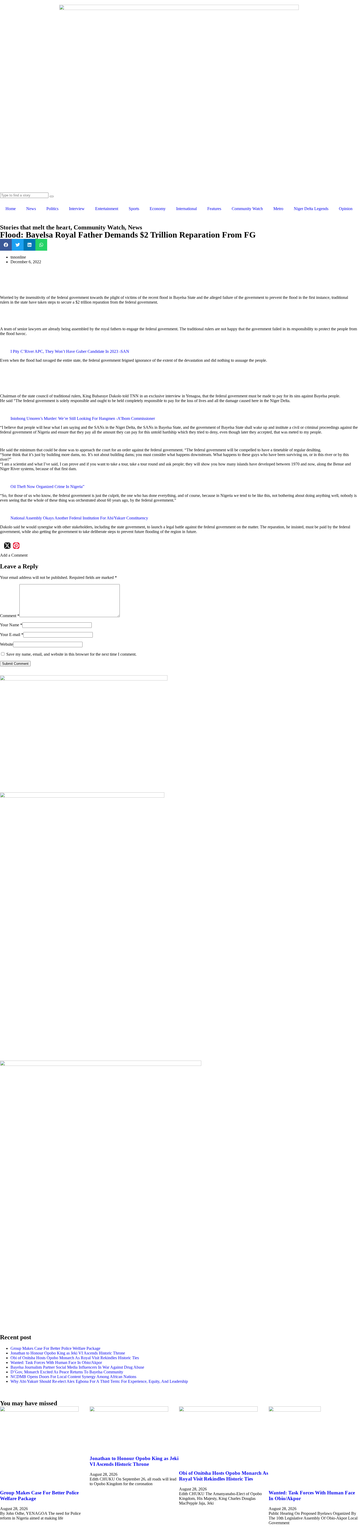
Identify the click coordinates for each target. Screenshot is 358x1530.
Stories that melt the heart (35, 227)
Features (214, 208)
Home (11, 208)
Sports (134, 208)
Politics (52, 208)
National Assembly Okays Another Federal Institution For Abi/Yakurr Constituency (79, 518)
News (31, 208)
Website (6, 644)
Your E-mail (11, 634)
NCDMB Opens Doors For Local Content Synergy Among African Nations (74, 1376)
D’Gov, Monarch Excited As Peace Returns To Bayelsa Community (66, 1372)
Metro (278, 208)
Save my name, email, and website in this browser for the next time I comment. (71, 654)
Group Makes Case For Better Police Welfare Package (55, 1348)
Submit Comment (15, 664)
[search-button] (52, 196)
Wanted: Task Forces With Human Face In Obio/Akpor (56, 1362)
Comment (9, 615)
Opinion (345, 208)
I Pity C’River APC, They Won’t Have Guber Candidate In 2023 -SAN (69, 351)
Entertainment (106, 208)
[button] (6, 245)
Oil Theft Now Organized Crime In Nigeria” (47, 486)
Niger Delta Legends (311, 208)
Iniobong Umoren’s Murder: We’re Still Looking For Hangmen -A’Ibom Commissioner (82, 418)
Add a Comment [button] (14, 555)
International (186, 208)
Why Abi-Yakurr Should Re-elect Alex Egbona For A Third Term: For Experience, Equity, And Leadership (99, 1381)
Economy (158, 208)
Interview (77, 208)
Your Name (11, 625)
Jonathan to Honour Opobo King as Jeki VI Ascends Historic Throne (67, 1353)
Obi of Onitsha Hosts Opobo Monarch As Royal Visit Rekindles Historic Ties (74, 1358)
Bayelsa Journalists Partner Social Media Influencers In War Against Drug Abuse (77, 1367)
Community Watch (247, 208)
